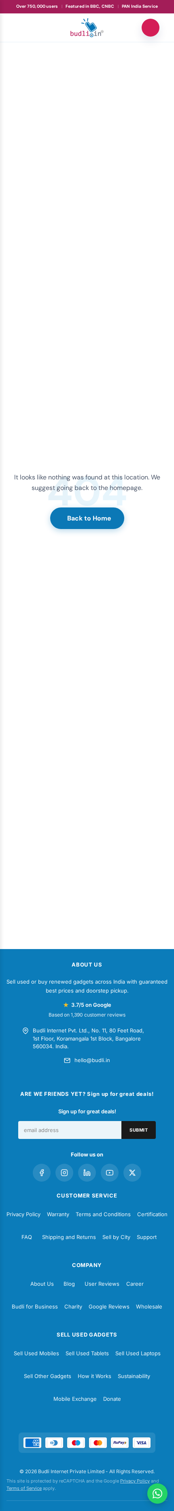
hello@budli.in (92, 1060)
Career (135, 1283)
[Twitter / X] (132, 1173)
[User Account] (150, 28)
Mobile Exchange (75, 1399)
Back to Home (89, 518)
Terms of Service (24, 1488)
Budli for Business (35, 1306)
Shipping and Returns (69, 1237)
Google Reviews (109, 1306)
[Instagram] (64, 1173)
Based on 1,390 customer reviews (87, 1015)
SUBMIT (138, 1130)
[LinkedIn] (87, 1173)
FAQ (26, 1237)
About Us (42, 1283)
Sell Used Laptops (138, 1353)
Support (147, 1237)
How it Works (94, 1376)
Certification (152, 1214)
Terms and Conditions (103, 1214)
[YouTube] (110, 1173)
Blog (69, 1283)
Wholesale (149, 1306)
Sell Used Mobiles (36, 1353)
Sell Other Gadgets (47, 1376)
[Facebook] (42, 1173)
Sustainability (134, 1376)
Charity (73, 1306)
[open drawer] (23, 28)
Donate (112, 1399)
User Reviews (102, 1283)
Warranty (58, 1214)
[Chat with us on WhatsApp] (157, 1493)
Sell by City (116, 1237)
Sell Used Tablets (87, 1353)
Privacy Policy (23, 1214)
